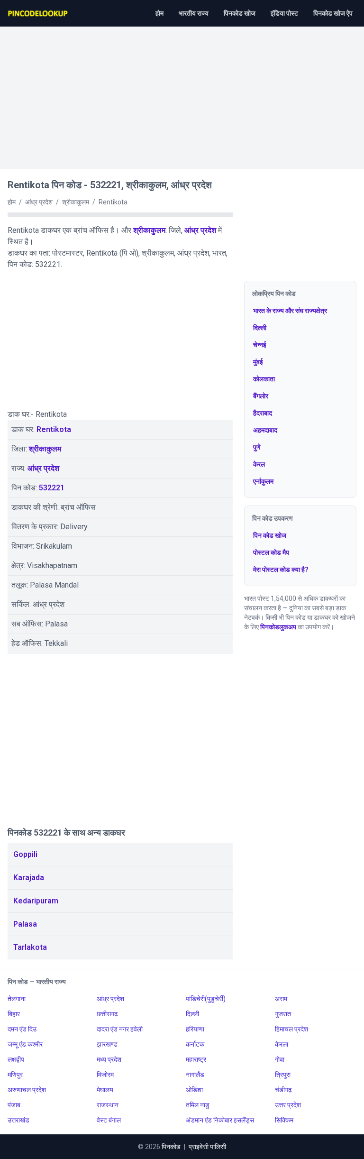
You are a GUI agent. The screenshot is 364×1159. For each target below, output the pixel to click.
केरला (281, 1044)
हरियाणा (195, 1029)
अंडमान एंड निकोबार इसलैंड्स (220, 1120)
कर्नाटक (195, 1044)
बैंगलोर (260, 396)
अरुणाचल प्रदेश (27, 1090)
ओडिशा (194, 1090)
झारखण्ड (107, 1044)
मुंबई (258, 362)
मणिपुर (15, 1074)
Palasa (25, 924)
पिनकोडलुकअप (278, 627)
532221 (51, 487)
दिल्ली (259, 327)
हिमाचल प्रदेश (291, 1029)
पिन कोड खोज (269, 535)
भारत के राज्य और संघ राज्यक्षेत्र (290, 310)
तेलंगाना (17, 999)
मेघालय (105, 1090)
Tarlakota (30, 947)
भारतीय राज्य (194, 13)
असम (281, 999)
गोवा (279, 1059)
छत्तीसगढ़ (107, 1014)
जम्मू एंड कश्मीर (25, 1044)
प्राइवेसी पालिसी (207, 1146)
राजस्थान (107, 1105)
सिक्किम (284, 1120)
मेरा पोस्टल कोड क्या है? (281, 569)
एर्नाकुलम (263, 481)
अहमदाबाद (265, 430)
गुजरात (283, 1014)
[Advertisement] (182, 93)
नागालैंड (195, 1074)
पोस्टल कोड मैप (271, 552)
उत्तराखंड (18, 1120)
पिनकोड (171, 1146)
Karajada (28, 877)
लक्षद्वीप (16, 1059)
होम (159, 13)
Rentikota (53, 429)
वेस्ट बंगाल (109, 1120)
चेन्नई (259, 345)
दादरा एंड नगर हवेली (120, 1029)
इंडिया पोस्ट (284, 13)
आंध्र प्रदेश (200, 230)
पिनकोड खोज (239, 13)
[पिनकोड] (38, 13)
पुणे (257, 447)
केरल (259, 464)
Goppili (25, 854)
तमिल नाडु (197, 1105)
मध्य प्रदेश (109, 1059)
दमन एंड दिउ (22, 1029)
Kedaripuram (35, 900)
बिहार (14, 1014)
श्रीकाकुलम (149, 230)
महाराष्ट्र (196, 1059)
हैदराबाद (262, 413)
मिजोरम (105, 1074)
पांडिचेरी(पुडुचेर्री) (206, 999)
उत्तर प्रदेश (288, 1105)
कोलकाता (264, 379)
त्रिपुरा (283, 1074)
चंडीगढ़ (283, 1090)
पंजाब (14, 1105)
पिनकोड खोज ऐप (333, 13)
